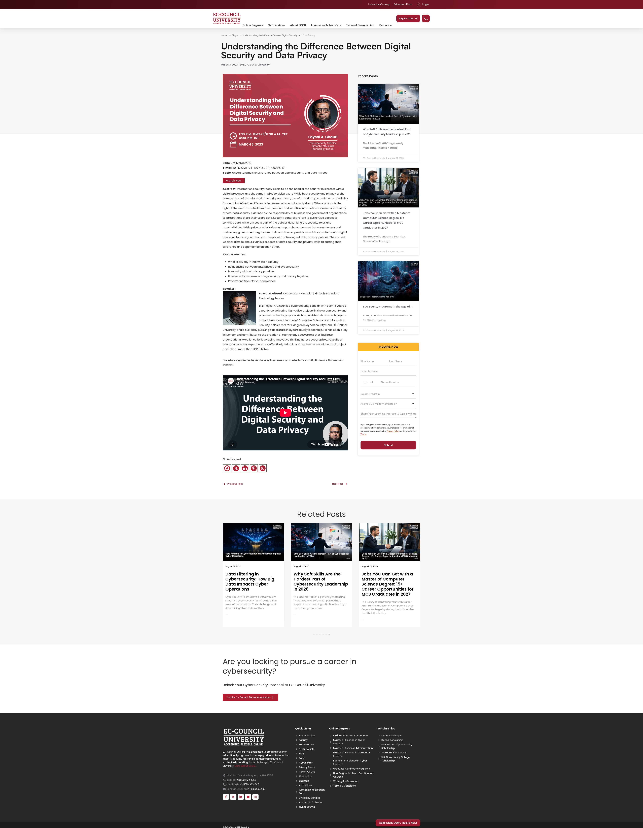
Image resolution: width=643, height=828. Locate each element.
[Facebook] (227, 468)
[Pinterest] (254, 468)
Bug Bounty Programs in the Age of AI (388, 307)
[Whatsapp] (263, 468)
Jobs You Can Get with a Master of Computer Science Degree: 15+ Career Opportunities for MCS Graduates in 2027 (320, 584)
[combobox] (368, 382)
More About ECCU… (246, 766)
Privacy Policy (393, 431)
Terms (363, 434)
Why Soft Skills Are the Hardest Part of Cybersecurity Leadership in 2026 (252, 581)
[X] (236, 468)
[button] (408, 18)
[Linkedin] (245, 468)
